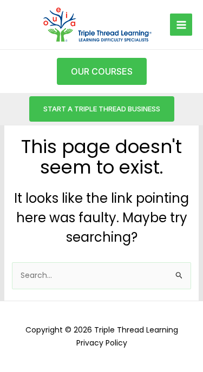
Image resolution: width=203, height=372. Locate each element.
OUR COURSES (102, 71)
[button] (101, 109)
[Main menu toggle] (181, 25)
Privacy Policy (101, 342)
